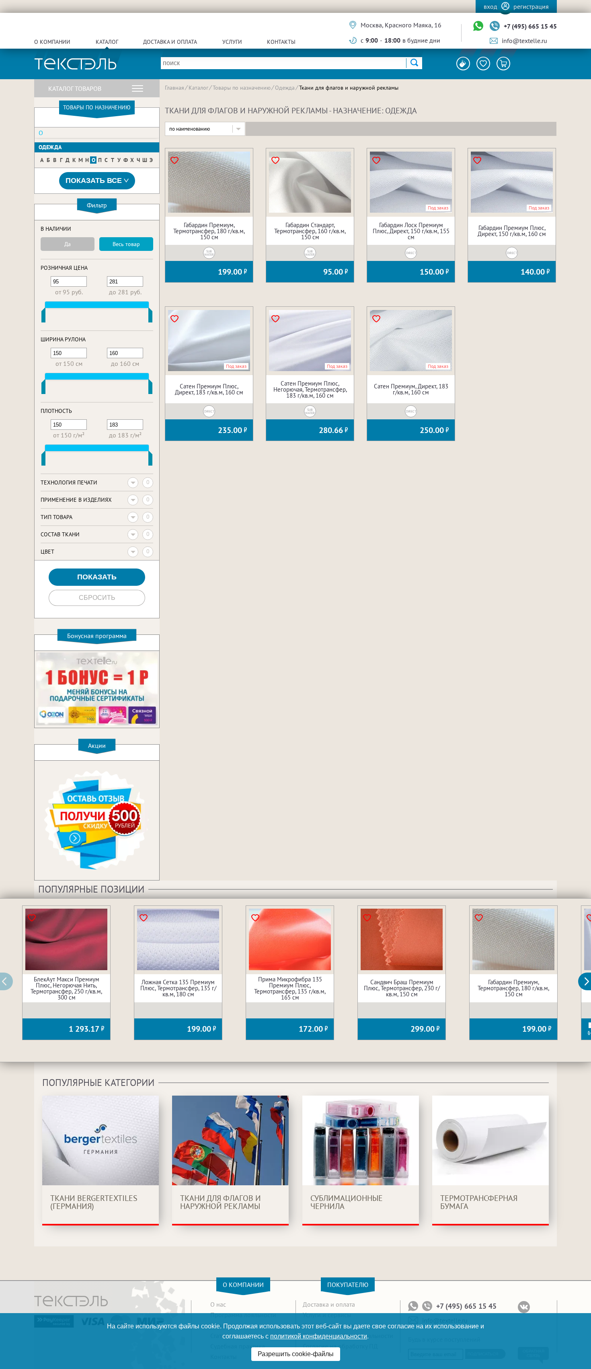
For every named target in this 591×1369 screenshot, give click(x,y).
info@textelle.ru (524, 41)
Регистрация (531, 6)
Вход (490, 6)
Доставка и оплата (170, 41)
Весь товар (126, 244)
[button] (589, 981)
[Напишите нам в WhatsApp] (478, 26)
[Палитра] (463, 63)
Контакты (281, 41)
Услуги (232, 41)
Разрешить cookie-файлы (296, 1354)
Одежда (50, 147)
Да (67, 244)
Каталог (107, 41)
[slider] (43, 316)
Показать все (94, 181)
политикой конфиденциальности (318, 1336)
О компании (52, 41)
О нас (218, 1304)
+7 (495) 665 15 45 (530, 26)
